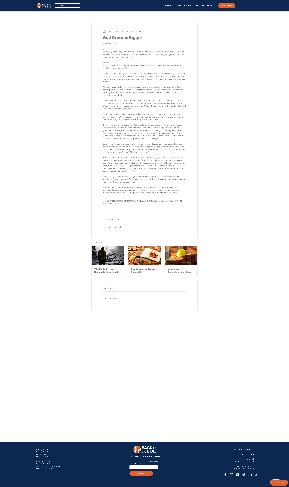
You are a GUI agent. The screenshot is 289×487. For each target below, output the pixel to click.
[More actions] (185, 31)
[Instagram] (231, 475)
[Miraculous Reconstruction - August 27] (181, 255)
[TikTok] (244, 475)
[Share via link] (120, 227)
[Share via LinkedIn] (115, 227)
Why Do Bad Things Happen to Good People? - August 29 (107, 271)
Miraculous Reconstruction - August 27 (180, 271)
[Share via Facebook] (104, 227)
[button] (195, 12)
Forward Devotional (111, 219)
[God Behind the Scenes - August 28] (144, 255)
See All (195, 242)
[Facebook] (225, 475)
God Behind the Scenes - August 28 (144, 270)
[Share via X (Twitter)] (109, 227)
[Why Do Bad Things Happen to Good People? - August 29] (108, 255)
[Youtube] (238, 475)
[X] (256, 475)
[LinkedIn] (250, 475)
